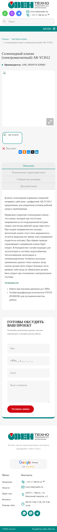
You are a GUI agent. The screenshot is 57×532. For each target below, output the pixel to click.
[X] (32, 152)
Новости (6, 488)
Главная (5, 39)
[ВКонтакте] (20, 152)
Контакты (6, 499)
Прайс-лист (7, 494)
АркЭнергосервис (19, 39)
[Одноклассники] (24, 152)
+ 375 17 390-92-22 (38, 15)
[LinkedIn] (36, 152)
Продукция (7, 482)
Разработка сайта (39, 529)
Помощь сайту (8, 505)
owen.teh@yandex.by (39, 12)
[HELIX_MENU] (49, 29)
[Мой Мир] (28, 152)
